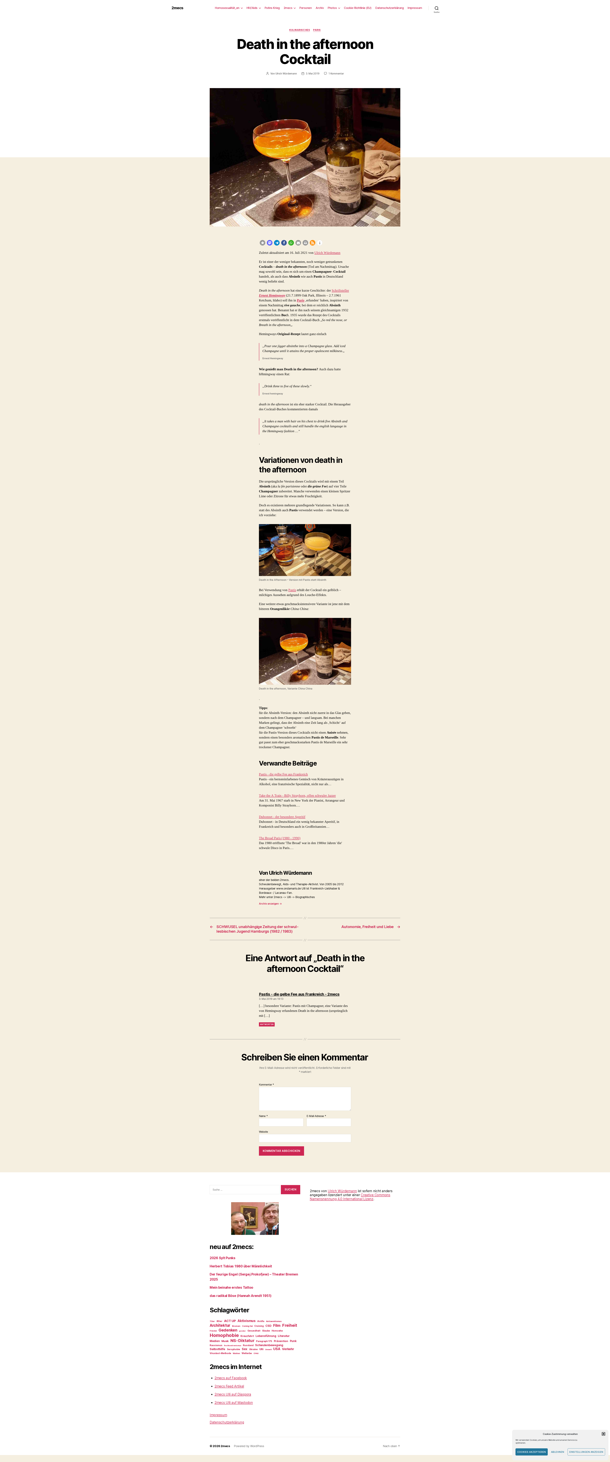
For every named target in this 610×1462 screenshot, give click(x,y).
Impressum (415, 8)
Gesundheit (253, 1330)
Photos (332, 8)
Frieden (213, 1331)
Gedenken (228, 1330)
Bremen (236, 1326)
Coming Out (247, 1326)
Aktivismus (246, 1321)
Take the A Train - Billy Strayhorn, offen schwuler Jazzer (297, 795)
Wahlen (236, 1353)
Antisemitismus (273, 1321)
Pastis (292, 590)
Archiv (320, 8)
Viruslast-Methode (220, 1353)
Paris (317, 30)
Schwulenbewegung (269, 1345)
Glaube (266, 1330)
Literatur (284, 1336)
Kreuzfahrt (247, 1336)
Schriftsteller (340, 290)
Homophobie (224, 1335)
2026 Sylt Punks (222, 1258)
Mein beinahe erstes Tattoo (232, 1287)
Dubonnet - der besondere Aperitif (282, 817)
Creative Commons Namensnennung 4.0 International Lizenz (350, 1197)
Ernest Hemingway (272, 295)
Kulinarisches (299, 30)
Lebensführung (266, 1336)
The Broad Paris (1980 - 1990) (279, 838)
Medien (215, 1341)
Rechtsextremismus (232, 1346)
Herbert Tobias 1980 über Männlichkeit (241, 1266)
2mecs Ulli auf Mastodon (233, 1403)
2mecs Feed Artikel (229, 1386)
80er (219, 1321)
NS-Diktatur (242, 1340)
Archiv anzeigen (270, 903)
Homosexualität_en (227, 8)
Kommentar (266, 1084)
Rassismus (216, 1345)
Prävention (281, 1341)
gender (242, 1331)
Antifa (260, 1321)
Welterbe (247, 1353)
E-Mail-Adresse (316, 1116)
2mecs (177, 8)
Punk (293, 1341)
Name (263, 1116)
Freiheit (289, 1325)
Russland (248, 1345)
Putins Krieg (272, 8)
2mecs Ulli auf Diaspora (232, 1394)
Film (276, 1325)
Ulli (261, 1349)
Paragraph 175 (264, 1341)
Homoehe (277, 1330)
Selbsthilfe (217, 1349)
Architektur (220, 1325)
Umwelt (268, 1349)
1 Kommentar (336, 73)
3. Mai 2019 (312, 73)
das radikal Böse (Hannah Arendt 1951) (240, 1296)
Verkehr (288, 1349)
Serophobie (233, 1349)
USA (276, 1349)
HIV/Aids (252, 8)
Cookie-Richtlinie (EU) (357, 8)
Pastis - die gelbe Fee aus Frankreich (283, 774)
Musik (225, 1341)
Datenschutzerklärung (389, 8)
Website (263, 1131)
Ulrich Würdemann (286, 73)
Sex (244, 1349)
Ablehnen (557, 1451)
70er (212, 1321)
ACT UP (230, 1321)
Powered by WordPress (249, 1446)
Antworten (267, 1024)
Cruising (259, 1326)
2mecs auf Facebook (230, 1378)
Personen (305, 8)
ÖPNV (256, 1353)
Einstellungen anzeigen (586, 1451)
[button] (603, 1433)
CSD (268, 1325)
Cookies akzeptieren (531, 1451)
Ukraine (253, 1349)
